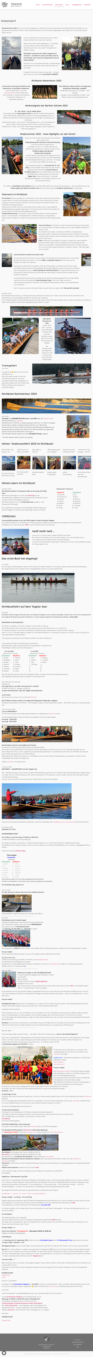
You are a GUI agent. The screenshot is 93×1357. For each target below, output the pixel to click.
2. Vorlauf (22, 1193)
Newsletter (87, 5)
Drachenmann (31, 1132)
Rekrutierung (53, 1286)
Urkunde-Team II (59, 1064)
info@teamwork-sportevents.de (63, 822)
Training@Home (76, 5)
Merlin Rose (66, 1354)
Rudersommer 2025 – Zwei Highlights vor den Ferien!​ (39, 134)
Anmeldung (87, 1096)
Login (77, 1347)
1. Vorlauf (15, 1193)
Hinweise (10, 762)
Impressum (77, 1339)
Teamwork (16, 3)
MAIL (37, 1167)
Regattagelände (41, 981)
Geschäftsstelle (9, 93)
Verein (38, 5)
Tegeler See (47, 418)
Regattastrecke (43, 959)
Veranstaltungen (47, 5)
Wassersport (59, 5)
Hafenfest (26, 1130)
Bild (74, 1203)
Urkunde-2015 (45, 1205)
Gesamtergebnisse (39, 1193)
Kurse (67, 5)
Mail (20, 90)
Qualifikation (6, 1193)
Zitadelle (20, 421)
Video (4, 1277)
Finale (29, 1193)
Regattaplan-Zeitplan (63, 1071)
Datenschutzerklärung (77, 1342)
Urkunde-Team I (59, 1062)
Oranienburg (54, 964)
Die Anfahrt (6, 1154)
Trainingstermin (22, 1231)
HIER (53, 1220)
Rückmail (31, 495)
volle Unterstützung (56, 1132)
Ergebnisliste (6, 1275)
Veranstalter (50, 1156)
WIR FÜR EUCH (36, 924)
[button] (4, 1353)
